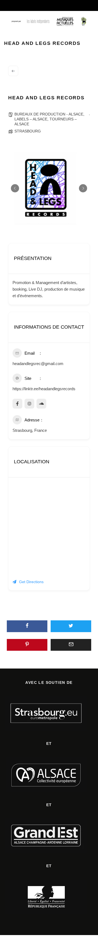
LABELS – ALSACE (30, 119)
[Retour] (13, 71)
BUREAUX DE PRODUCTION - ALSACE (48, 114)
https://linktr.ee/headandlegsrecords (44, 388)
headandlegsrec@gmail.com (38, 363)
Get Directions (31, 582)
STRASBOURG (27, 131)
